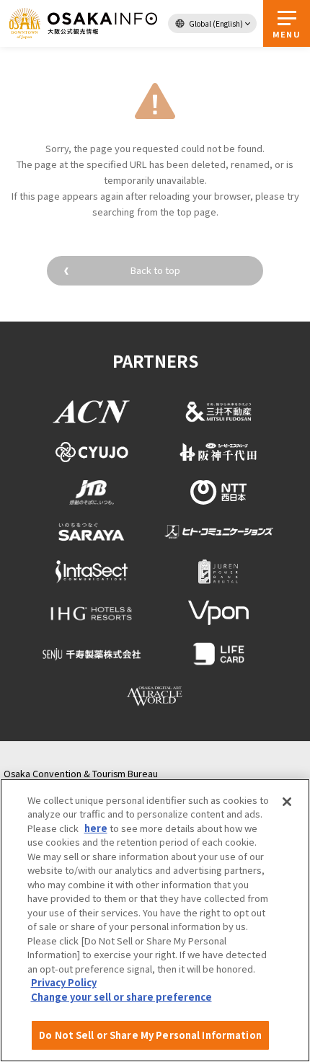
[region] (155, 920)
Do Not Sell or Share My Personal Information (150, 1035)
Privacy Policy (64, 982)
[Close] (287, 802)
